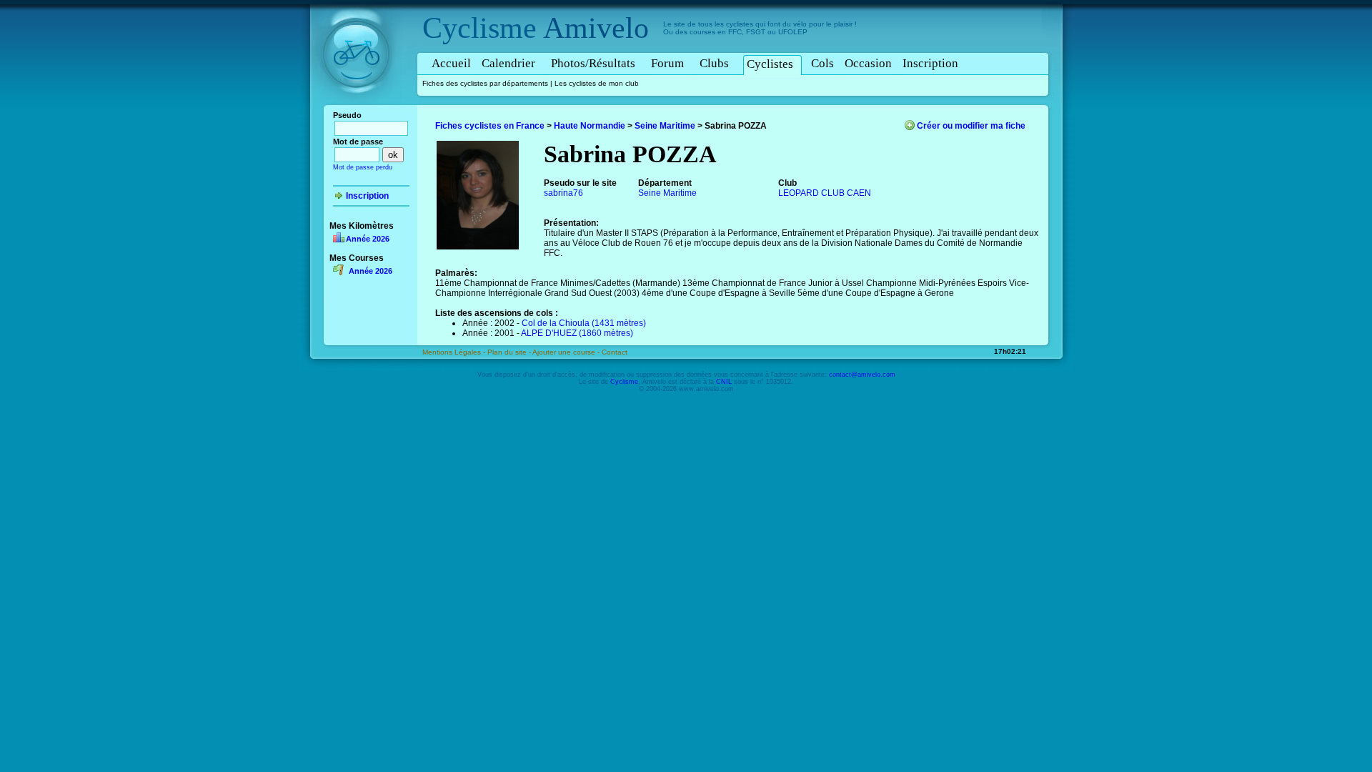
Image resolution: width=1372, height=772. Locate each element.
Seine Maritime (665, 126)
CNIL (724, 381)
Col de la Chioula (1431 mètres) (584, 323)
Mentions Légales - (454, 352)
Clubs (714, 63)
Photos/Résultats (593, 63)
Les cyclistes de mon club (597, 83)
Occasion (868, 63)
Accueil (451, 63)
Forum (667, 63)
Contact (614, 352)
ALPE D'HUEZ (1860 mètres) (577, 333)
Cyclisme (479, 27)
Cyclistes (770, 64)
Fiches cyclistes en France (490, 126)
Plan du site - (509, 352)
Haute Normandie (589, 126)
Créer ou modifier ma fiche (971, 126)
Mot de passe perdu (362, 167)
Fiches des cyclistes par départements (485, 83)
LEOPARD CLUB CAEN (824, 193)
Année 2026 (367, 238)
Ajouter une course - (567, 352)
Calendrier (508, 63)
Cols (822, 63)
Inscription (930, 63)
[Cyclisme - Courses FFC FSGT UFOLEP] (360, 108)
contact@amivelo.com (862, 374)
